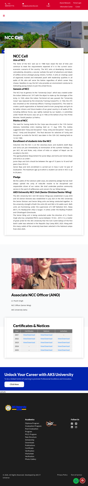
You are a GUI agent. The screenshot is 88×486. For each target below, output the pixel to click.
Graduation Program (33, 426)
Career (78, 7)
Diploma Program (32, 423)
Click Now (14, 384)
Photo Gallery (30, 459)
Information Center (66, 7)
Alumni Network (65, 3)
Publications (30, 445)
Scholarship (29, 440)
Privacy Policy (62, 475)
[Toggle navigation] (5, 15)
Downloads (29, 442)
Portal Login (77, 3)
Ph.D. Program (31, 434)
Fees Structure (30, 437)
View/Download (29, 335)
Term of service (76, 475)
